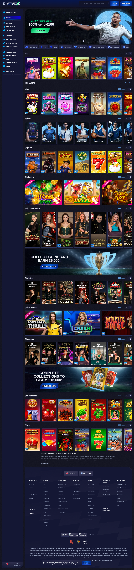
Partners (31, 513)
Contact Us (32, 488)
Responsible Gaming (106, 490)
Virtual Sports (91, 491)
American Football (92, 515)
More (91, 535)
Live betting (91, 488)
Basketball (90, 508)
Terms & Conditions (106, 509)
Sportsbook (91, 484)
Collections (120, 495)
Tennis (89, 501)
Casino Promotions (122, 484)
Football (90, 498)
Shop (118, 498)
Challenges (120, 491)
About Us (31, 484)
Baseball (90, 519)
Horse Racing (91, 495)
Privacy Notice (106, 486)
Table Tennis (91, 505)
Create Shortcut (33, 495)
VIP (118, 505)
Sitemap (31, 498)
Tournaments (120, 501)
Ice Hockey (91, 512)
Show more (45, 463)
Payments (32, 509)
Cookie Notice (106, 494)
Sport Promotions (121, 488)
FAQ (30, 491)
